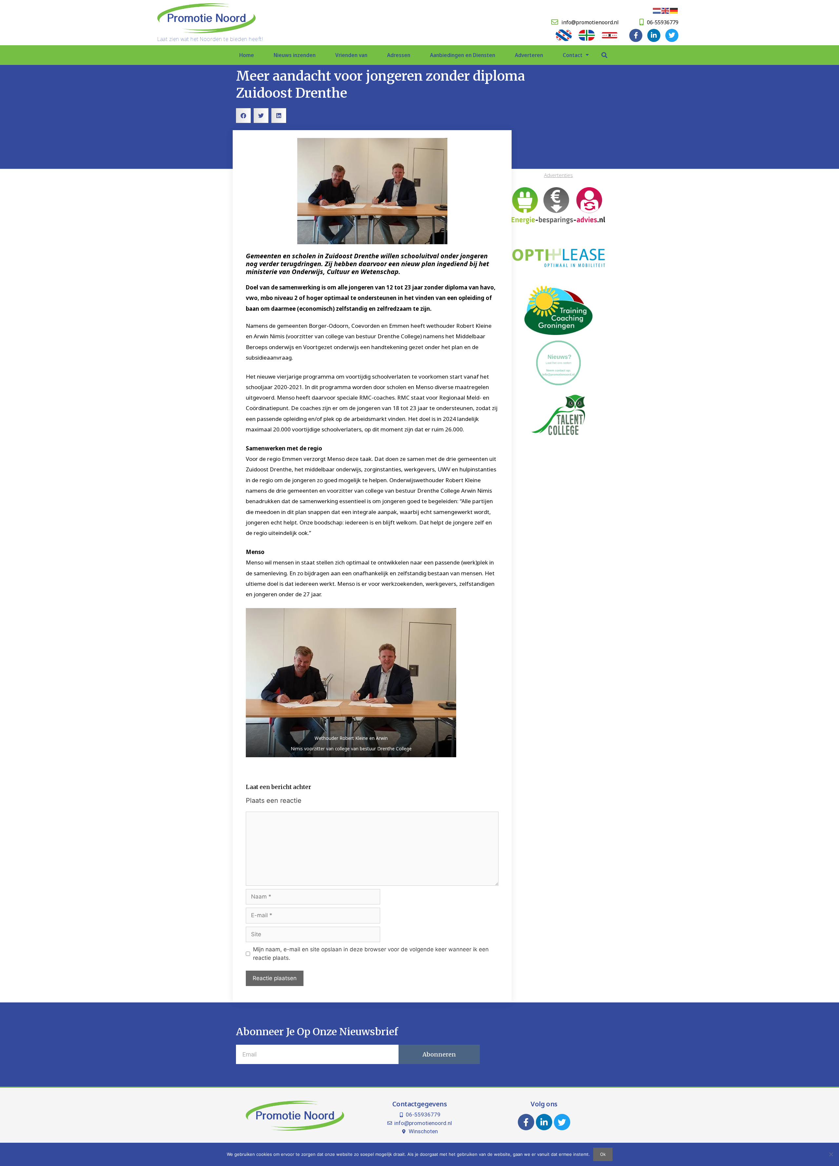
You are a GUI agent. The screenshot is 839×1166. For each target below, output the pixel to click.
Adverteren (529, 55)
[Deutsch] (674, 10)
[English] (665, 10)
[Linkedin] (653, 35)
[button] (604, 54)
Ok (603, 1154)
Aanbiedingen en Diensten (462, 55)
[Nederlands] (657, 10)
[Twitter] (671, 35)
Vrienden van (351, 55)
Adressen (398, 55)
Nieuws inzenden (295, 55)
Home (246, 55)
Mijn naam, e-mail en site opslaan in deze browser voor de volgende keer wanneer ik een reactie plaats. (371, 953)
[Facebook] (635, 35)
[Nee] (831, 1154)
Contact (572, 55)
